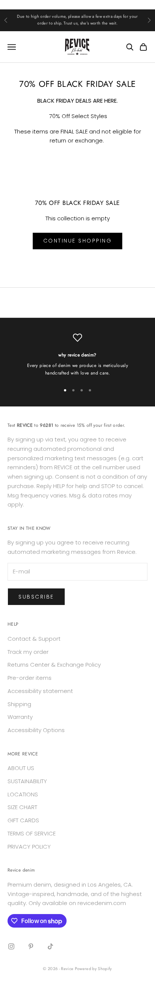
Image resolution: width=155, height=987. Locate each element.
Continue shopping (77, 240)
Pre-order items (30, 678)
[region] (77, 355)
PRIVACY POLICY (29, 847)
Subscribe (36, 596)
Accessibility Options (36, 730)
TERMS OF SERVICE (32, 833)
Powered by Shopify (93, 969)
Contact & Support (34, 639)
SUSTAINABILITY (27, 781)
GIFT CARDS (23, 820)
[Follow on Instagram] (11, 946)
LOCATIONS (23, 794)
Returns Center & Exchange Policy (54, 665)
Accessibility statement (40, 691)
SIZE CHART (22, 807)
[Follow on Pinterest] (31, 946)
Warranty (20, 717)
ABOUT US (21, 768)
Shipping (19, 704)
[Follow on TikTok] (50, 946)
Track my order (28, 652)
